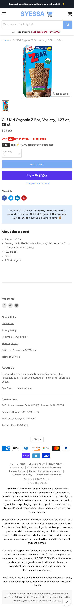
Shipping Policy (10, 343)
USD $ (35, 439)
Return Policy (55, 463)
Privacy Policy (9, 330)
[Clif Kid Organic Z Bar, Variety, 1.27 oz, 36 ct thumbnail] (5, 106)
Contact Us (8, 323)
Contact (21, 463)
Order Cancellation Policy (48, 474)
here (29, 388)
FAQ (11, 463)
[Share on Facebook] (4, 198)
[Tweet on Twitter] (10, 198)
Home (5, 40)
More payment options (37, 183)
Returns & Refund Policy (15, 336)
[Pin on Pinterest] (24, 198)
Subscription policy (22, 474)
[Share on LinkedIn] (17, 198)
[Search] (67, 25)
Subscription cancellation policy (45, 471)
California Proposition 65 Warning (19, 350)
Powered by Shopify (37, 482)
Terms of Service (11, 356)
